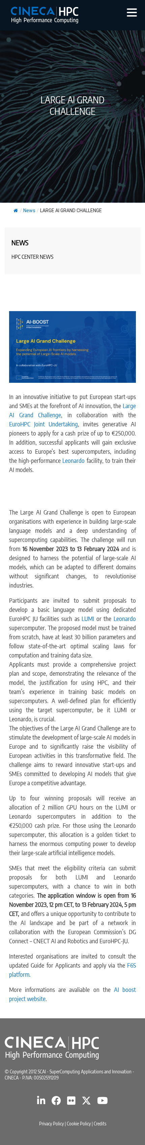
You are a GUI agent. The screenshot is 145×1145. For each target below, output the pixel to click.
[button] (132, 12)
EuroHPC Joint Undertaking (43, 424)
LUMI (87, 618)
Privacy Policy (51, 1123)
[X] (86, 1102)
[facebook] (56, 1102)
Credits (100, 1123)
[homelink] (44, 15)
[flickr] (71, 1102)
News (29, 210)
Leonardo (74, 460)
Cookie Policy (79, 1123)
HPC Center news (32, 256)
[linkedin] (41, 1102)
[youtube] (102, 1102)
